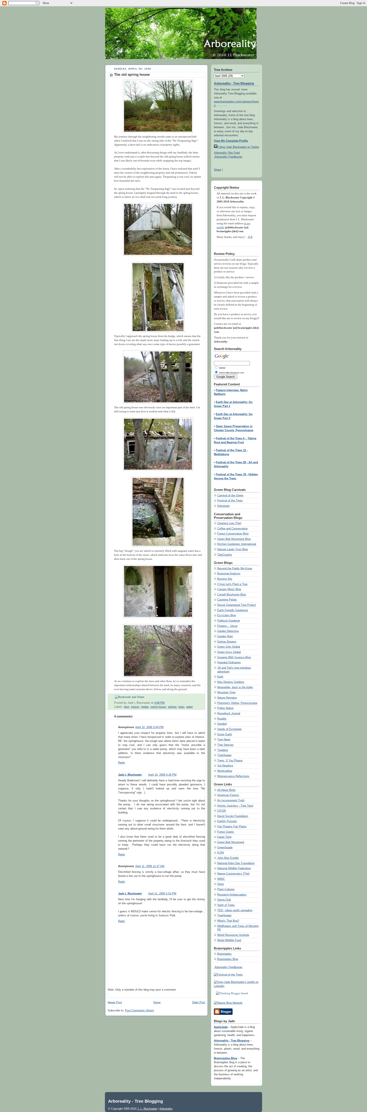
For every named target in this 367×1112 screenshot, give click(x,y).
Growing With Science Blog (234, 657)
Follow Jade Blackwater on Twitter (238, 147)
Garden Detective (228, 631)
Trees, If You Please (230, 760)
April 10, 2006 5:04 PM (149, 727)
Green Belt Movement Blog (234, 539)
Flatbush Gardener (228, 620)
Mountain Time (226, 692)
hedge (145, 706)
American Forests (228, 795)
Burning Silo (224, 578)
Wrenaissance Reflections (233, 776)
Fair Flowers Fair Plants (232, 826)
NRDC (221, 879)
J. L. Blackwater (147, 1108)
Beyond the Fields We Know (234, 568)
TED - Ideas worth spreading (234, 910)
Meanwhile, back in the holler (235, 687)
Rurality (222, 718)
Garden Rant (225, 636)
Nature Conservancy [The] (233, 873)
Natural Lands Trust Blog (232, 549)
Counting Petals (227, 599)
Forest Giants (225, 831)
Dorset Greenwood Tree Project (236, 605)
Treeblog (222, 750)
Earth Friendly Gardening (232, 610)
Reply (121, 762)
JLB (250, 237)
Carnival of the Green (230, 495)
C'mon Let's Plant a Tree (232, 584)
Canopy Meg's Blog (229, 589)
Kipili (220, 676)
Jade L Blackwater (130, 774)
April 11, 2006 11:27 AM (149, 866)
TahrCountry (224, 554)
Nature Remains (227, 697)
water (189, 706)
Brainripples (224, 953)
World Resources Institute (233, 935)
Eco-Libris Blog (226, 615)
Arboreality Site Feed (227, 152)
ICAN (220, 852)
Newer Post (115, 1002)
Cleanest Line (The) (229, 523)
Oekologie (223, 505)
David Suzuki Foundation (232, 816)
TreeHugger (224, 755)
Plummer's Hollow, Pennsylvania (237, 703)
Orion (220, 884)
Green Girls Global (228, 646)
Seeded (222, 723)
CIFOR (221, 810)
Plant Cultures (226, 889)
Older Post (198, 1002)
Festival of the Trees (230, 500)
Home (157, 1002)
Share (217, 169)
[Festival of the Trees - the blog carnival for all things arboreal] (228, 974)
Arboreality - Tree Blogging (234, 83)
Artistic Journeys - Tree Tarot (235, 805)
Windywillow (224, 770)
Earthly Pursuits (227, 821)
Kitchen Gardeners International (236, 544)
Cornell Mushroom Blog (231, 594)
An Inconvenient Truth (230, 800)
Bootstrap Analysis (228, 573)
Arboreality (166, 1108)
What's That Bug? (228, 920)
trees (181, 706)
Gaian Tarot (224, 836)
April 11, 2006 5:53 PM (162, 893)
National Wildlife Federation (234, 868)
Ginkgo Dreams (226, 641)
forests (135, 706)
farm (126, 706)
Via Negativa (225, 765)
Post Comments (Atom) (139, 1010)
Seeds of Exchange (229, 729)
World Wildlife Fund (229, 940)
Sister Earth (224, 734)
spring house (158, 706)
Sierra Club (224, 899)
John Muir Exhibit (228, 857)
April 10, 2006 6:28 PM (162, 774)
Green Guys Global (229, 652)
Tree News (223, 739)
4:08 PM (159, 702)
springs (172, 706)
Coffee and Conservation (232, 528)
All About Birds (226, 790)
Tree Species (225, 744)
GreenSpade (225, 847)
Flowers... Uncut (227, 626)
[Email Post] (165, 702)
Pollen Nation (225, 708)
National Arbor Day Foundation (236, 863)
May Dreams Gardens (230, 682)
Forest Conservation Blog (232, 533)
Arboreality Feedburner (228, 156)
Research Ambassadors (232, 894)
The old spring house (132, 75)
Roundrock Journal (228, 713)
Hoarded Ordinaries (229, 662)
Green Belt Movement (230, 842)
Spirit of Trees (226, 905)
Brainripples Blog (227, 959)
